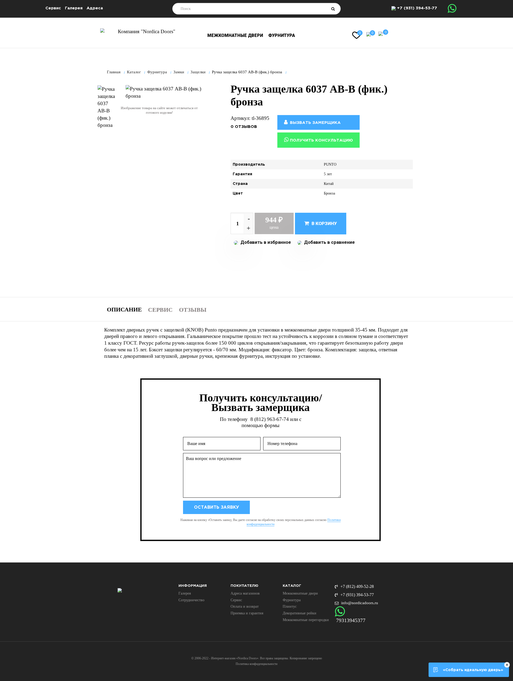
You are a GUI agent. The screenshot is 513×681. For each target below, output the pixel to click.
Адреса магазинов (245, 593)
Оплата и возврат (245, 606)
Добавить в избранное (265, 242)
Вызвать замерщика (315, 122)
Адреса (95, 8)
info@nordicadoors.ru (359, 603)
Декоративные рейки (299, 613)
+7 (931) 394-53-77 (417, 8)
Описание (124, 309)
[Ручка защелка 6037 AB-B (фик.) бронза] (106, 107)
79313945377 (351, 620)
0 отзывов (244, 126)
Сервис (53, 8)
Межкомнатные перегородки (306, 620)
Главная (114, 72)
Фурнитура (281, 35)
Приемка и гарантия (247, 613)
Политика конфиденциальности (256, 664)
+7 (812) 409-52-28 (357, 586)
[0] (368, 34)
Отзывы (193, 309)
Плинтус (290, 606)
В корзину (323, 223)
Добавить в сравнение (329, 242)
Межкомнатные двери (235, 35)
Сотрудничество (191, 600)
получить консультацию (321, 140)
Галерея (74, 8)
